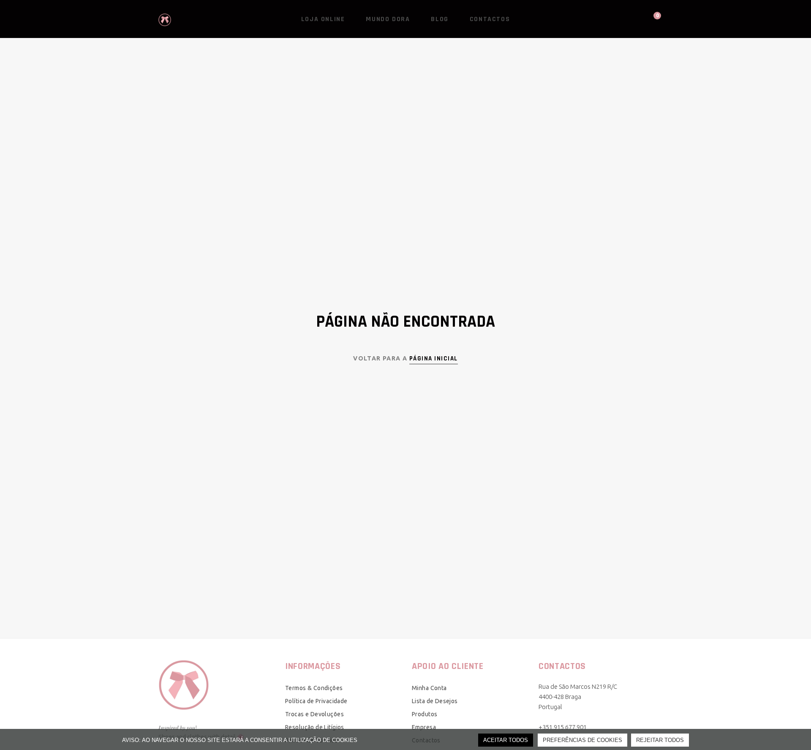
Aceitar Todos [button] (505, 740)
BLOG (439, 19)
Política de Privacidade (316, 701)
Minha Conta (429, 688)
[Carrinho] (649, 19)
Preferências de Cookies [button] (582, 740)
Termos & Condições (314, 688)
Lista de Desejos (435, 701)
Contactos (490, 19)
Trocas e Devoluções (314, 714)
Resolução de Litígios (314, 727)
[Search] (621, 19)
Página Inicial (433, 359)
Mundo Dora (388, 19)
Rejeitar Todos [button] (660, 740)
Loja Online (323, 19)
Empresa (424, 727)
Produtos (424, 714)
